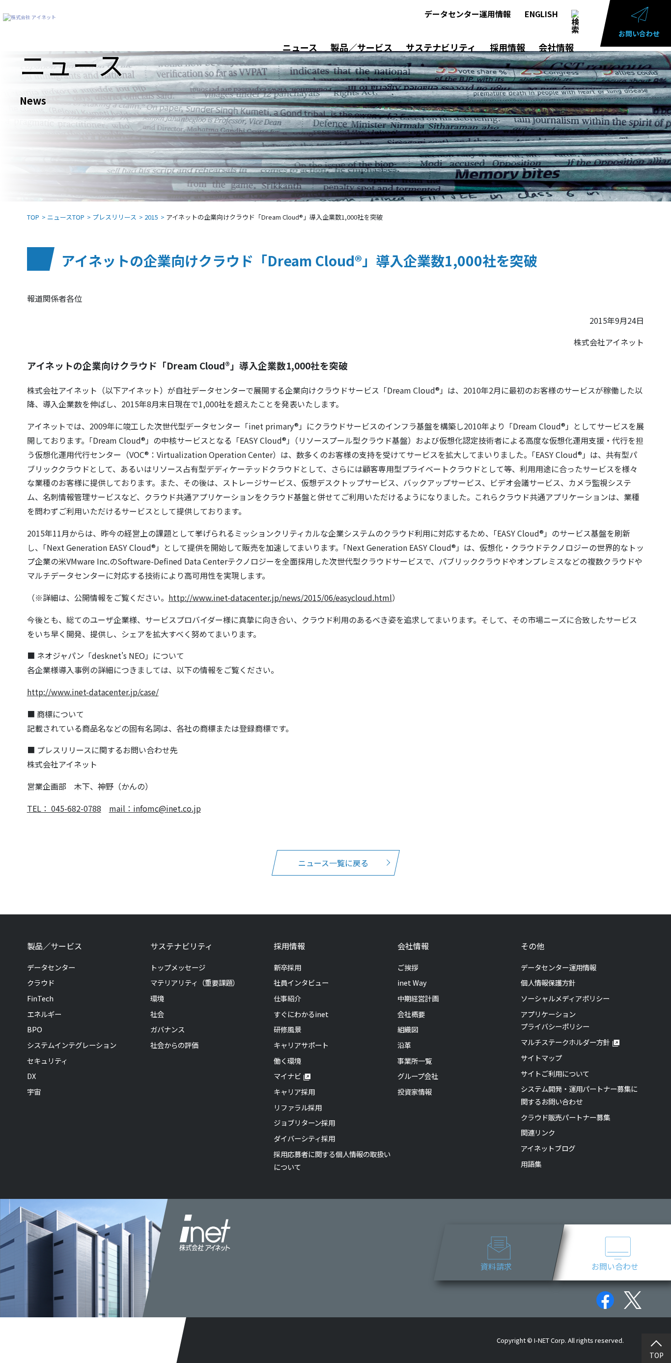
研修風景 (287, 1029)
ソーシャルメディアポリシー (565, 998)
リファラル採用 (298, 1107)
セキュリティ (47, 1060)
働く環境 (287, 1060)
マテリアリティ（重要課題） (194, 982)
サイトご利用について (555, 1073)
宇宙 (34, 1091)
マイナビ (287, 1076)
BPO (34, 1029)
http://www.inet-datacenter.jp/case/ (93, 692)
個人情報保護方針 (548, 982)
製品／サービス (361, 47)
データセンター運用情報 (467, 14)
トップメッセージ (177, 967)
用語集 (531, 1164)
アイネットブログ (548, 1148)
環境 (157, 998)
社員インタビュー (301, 982)
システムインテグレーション (71, 1045)
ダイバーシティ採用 (304, 1138)
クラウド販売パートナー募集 (565, 1117)
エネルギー (44, 1014)
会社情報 (556, 47)
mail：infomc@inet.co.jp (155, 808)
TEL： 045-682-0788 (64, 808)
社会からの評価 (174, 1045)
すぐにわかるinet (301, 1014)
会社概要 (411, 1014)
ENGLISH (541, 14)
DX (31, 1076)
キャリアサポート (301, 1045)
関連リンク (538, 1132)
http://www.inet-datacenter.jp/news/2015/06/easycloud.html (280, 597)
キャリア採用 (294, 1091)
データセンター (51, 967)
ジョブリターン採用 (304, 1122)
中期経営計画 (418, 998)
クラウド (41, 982)
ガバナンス (167, 1029)
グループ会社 (417, 1076)
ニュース (299, 47)
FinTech (40, 998)
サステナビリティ (441, 47)
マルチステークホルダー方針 (565, 1042)
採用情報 (507, 47)
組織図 (407, 1029)
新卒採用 (287, 967)
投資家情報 (414, 1091)
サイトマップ (541, 1057)
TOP (656, 1355)
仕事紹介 (287, 998)
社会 (157, 1014)
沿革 (404, 1045)
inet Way (412, 982)
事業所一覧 (414, 1060)
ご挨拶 (407, 967)
